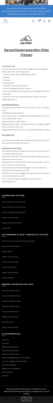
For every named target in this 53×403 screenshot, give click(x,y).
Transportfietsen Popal (11, 296)
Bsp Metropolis (8, 322)
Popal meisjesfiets (9, 267)
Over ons (5, 340)
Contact (5, 376)
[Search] (33, 21)
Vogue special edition (10, 272)
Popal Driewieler (8, 278)
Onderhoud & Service (10, 350)
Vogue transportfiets (10, 317)
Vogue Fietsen (7, 251)
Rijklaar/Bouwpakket (10, 347)
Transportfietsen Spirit (11, 291)
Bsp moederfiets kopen (11, 246)
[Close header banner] (50, 2)
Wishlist (40, 20)
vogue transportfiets (10, 257)
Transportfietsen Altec (11, 306)
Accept (26, 399)
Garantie (5, 343)
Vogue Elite (6, 228)
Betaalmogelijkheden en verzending (16, 358)
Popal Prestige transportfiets (14, 212)
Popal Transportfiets (10, 218)
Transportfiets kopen (10, 312)
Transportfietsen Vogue (11, 301)
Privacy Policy (7, 372)
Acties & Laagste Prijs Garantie (14, 361)
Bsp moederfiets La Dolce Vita (14, 207)
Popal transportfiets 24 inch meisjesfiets (18, 241)
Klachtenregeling (9, 365)
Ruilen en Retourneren (11, 354)
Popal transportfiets (10, 262)
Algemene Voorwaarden (11, 368)
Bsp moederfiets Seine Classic (14, 202)
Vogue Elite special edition (12, 223)
